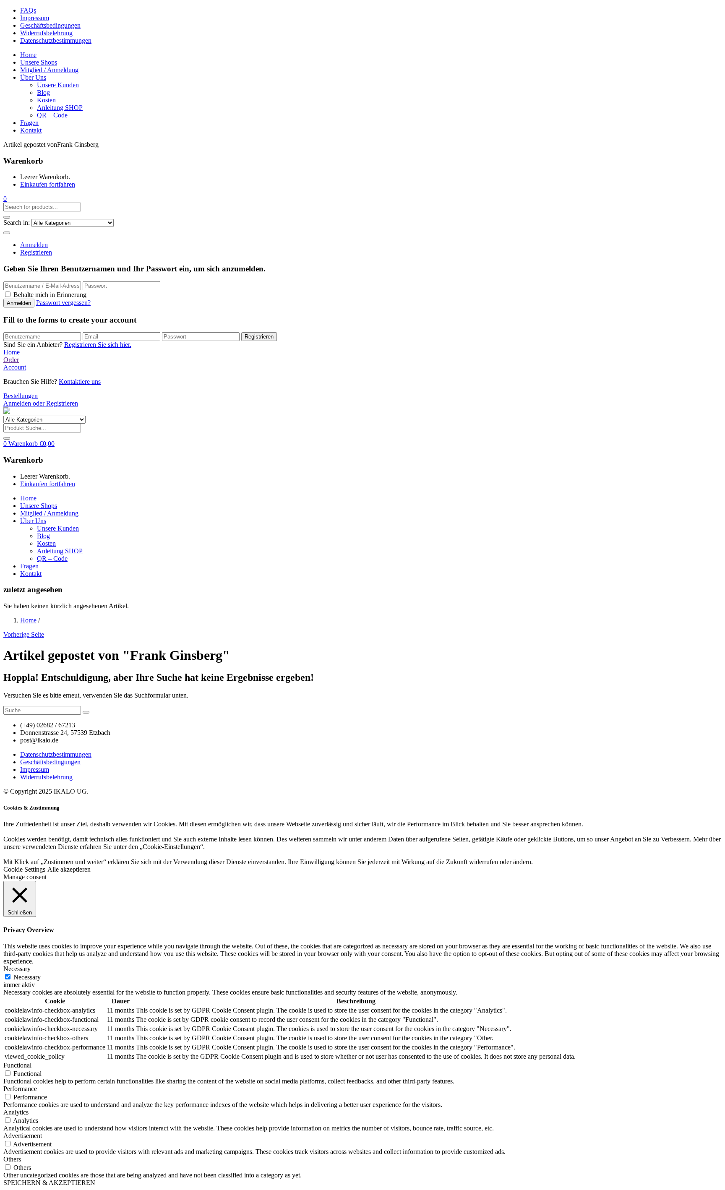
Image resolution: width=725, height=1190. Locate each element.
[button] (5, 198)
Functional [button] (17, 1065)
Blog (43, 92)
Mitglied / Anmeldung (49, 69)
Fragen (29, 122)
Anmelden (34, 244)
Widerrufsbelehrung (46, 32)
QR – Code (52, 115)
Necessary (27, 977)
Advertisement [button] (22, 1135)
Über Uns (33, 77)
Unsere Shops (38, 62)
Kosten (46, 100)
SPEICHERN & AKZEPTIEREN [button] (49, 1182)
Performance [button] (20, 1088)
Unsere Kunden (58, 85)
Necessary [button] (17, 968)
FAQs (28, 10)
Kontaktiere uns (80, 381)
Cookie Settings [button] (24, 869)
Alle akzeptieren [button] (69, 869)
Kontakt (31, 130)
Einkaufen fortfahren (47, 184)
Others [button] (12, 1159)
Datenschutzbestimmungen (55, 40)
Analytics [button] (16, 1112)
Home (28, 54)
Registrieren (36, 252)
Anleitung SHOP (60, 107)
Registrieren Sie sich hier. (97, 344)
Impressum (34, 17)
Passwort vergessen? (63, 302)
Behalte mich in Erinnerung (49, 294)
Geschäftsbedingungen (50, 25)
